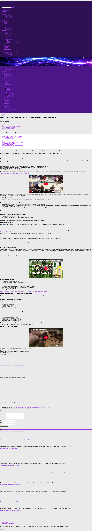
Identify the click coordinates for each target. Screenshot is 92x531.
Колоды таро (8, 31)
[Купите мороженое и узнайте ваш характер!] (2, 453)
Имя (1, 420)
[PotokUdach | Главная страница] (10, 4)
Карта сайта (4, 524)
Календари (4, 14)
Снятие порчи (10, 94)
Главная (3, 9)
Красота (5, 81)
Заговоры (6, 34)
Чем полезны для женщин (9, 138)
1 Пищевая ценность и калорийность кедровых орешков (12, 123)
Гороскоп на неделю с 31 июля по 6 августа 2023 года (10, 510)
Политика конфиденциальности (8, 523)
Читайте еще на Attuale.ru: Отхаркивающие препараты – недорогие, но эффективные (15, 231)
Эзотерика (4, 30)
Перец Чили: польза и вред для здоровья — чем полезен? (12, 145)
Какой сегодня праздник (8, 55)
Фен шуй (5, 43)
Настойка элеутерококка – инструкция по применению (12, 147)
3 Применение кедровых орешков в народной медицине (12, 124)
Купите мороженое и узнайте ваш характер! (8, 448)
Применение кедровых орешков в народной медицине (12, 140)
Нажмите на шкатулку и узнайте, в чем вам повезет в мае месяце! (12, 431)
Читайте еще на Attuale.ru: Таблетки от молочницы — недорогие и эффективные (14, 173)
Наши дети (6, 26)
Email (1, 422)
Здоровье (6, 22)
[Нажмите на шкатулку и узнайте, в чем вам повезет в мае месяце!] (2, 436)
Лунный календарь (7, 15)
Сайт (1, 424)
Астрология (6, 45)
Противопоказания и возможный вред (9, 143)
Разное (3, 114)
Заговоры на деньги (9, 38)
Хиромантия (6, 106)
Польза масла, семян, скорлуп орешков (9, 141)
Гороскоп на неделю (7, 12)
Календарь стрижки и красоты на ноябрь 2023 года (10, 501)
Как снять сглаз (10, 93)
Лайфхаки (4, 112)
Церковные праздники (8, 53)
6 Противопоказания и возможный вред (9, 127)
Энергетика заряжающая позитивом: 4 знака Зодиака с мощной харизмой (14, 439)
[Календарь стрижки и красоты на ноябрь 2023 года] (2, 506)
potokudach (3, 119)
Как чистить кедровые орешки (7, 144)
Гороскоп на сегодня (8, 68)
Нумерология (6, 46)
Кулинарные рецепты (8, 29)
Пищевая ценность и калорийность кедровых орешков (12, 136)
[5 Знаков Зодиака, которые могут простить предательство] (2, 470)
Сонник (3, 20)
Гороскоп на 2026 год (6, 10)
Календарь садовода (8, 75)
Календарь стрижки (7, 74)
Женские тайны (5, 21)
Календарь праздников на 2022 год (10, 52)
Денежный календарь (8, 17)
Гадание (5, 44)
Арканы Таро (8, 33)
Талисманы (6, 48)
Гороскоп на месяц (7, 13)
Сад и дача (6, 25)
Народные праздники (8, 54)
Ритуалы (7, 40)
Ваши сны (6, 47)
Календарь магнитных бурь (9, 19)
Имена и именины (7, 100)
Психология (6, 28)
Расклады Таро (9, 32)
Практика (6, 50)
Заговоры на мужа (9, 39)
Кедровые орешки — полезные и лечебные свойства (11, 137)
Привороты (8, 41)
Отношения (6, 23)
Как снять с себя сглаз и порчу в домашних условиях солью (11, 493)
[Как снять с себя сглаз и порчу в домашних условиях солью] (2, 498)
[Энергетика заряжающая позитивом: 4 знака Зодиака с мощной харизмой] (2, 444)
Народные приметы (7, 49)
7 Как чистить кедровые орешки (8, 128)
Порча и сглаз (8, 36)
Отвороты (8, 35)
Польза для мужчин (7, 139)
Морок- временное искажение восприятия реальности (10, 484)
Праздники (4, 51)
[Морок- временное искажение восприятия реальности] (2, 489)
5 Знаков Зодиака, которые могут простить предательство (11, 465)
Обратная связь (5, 522)
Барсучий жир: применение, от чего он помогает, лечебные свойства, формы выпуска (17, 146)
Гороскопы (4, 11)
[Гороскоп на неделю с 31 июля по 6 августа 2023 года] (2, 515)
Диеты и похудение (7, 27)
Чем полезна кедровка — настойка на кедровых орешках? (12, 142)
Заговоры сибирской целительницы (12, 42)
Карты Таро (6, 87)
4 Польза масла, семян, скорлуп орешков (9, 125)
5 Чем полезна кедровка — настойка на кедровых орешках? (13, 126)
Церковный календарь (8, 16)
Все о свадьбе (6, 24)
